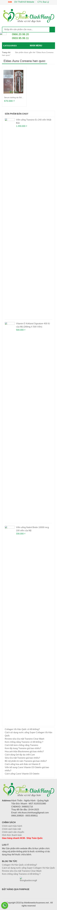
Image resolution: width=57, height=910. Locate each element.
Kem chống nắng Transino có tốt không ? (24, 742)
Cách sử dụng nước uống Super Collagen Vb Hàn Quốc (28, 868)
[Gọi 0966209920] (4, 905)
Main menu (36, 45)
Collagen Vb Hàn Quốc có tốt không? (22, 729)
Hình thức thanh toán (12, 835)
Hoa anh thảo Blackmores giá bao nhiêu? (24, 751)
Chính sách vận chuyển (13, 832)
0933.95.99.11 (20, 38)
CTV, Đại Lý (43, 2)
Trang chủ (6, 52)
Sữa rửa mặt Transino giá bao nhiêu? (22, 758)
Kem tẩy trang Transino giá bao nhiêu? (23, 748)
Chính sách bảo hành (12, 826)
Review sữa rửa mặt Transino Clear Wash (24, 739)
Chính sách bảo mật (11, 829)
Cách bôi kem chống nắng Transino (21, 745)
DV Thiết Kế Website (24, 2)
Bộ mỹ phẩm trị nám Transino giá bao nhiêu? (26, 761)
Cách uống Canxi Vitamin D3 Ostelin (22, 774)
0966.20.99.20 (20, 34)
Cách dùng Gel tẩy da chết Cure (20, 755)
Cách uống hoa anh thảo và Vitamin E (22, 764)
